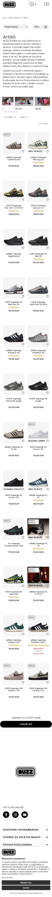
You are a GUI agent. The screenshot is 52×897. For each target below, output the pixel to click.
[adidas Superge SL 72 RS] (14, 433)
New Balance (24, 66)
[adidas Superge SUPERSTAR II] (38, 626)
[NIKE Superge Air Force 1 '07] (38, 433)
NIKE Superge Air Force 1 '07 (38, 448)
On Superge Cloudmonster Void (13, 544)
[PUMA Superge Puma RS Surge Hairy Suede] (14, 384)
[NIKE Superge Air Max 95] (38, 239)
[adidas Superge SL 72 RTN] (38, 577)
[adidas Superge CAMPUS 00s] (14, 143)
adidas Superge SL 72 (38, 496)
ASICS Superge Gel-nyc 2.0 (38, 206)
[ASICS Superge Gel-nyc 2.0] (38, 191)
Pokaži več (26, 724)
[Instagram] (15, 814)
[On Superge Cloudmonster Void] (14, 529)
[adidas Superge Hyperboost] (14, 239)
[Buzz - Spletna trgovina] (9, 4)
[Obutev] (24, 101)
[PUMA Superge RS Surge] (38, 384)
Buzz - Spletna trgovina (12, 18)
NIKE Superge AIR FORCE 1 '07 (14, 689)
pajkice (19, 53)
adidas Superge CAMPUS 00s (13, 158)
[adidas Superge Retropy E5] (38, 143)
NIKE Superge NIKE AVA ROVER (38, 303)
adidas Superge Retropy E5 (38, 158)
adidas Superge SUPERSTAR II (38, 641)
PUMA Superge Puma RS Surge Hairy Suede (13, 400)
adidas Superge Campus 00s (13, 641)
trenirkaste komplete (31, 50)
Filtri (36, 27)
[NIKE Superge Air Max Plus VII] (14, 288)
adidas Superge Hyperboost (13, 255)
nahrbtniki (29, 70)
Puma (13, 66)
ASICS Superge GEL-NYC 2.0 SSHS (13, 206)
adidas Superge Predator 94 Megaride (13, 352)
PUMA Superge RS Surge (38, 399)
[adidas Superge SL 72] (38, 481)
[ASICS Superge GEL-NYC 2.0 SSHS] (14, 191)
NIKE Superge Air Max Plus (13, 593)
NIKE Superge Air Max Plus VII (13, 303)
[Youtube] (24, 814)
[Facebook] (6, 814)
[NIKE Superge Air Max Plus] (14, 577)
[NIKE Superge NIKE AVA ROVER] (38, 288)
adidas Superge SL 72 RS (14, 448)
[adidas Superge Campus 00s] (14, 626)
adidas (6, 66)
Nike (40, 63)
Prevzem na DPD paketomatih (26, 11)
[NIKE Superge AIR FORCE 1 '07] (14, 674)
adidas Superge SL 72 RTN (38, 593)
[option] (24, 103)
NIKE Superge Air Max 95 (38, 255)
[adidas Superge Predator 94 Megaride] (14, 336)
